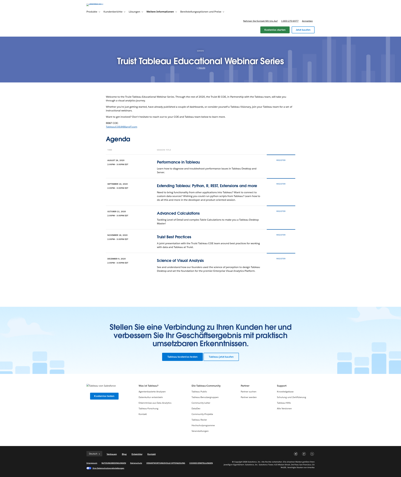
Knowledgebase (285, 391)
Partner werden (249, 397)
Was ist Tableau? (148, 385)
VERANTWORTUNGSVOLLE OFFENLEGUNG (165, 463)
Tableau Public (199, 391)
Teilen (201, 68)
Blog (124, 454)
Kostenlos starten (275, 29)
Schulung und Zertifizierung (291, 397)
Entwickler (137, 454)
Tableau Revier (199, 419)
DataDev (196, 408)
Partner (245, 385)
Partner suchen (248, 391)
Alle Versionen (284, 408)
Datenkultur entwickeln (151, 397)
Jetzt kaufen (303, 29)
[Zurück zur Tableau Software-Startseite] (99, 3)
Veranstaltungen (200, 431)
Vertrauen (112, 454)
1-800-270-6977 (290, 21)
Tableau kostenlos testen (182, 356)
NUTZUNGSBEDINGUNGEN (114, 463)
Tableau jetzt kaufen (221, 356)
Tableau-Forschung (148, 408)
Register (281, 160)
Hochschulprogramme (203, 425)
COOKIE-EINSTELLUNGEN (201, 463)
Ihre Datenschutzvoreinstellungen (108, 468)
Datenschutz (136, 463)
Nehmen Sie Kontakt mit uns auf (260, 21)
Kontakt (143, 414)
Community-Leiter (201, 402)
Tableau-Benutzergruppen (205, 397)
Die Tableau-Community (206, 385)
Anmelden (307, 21)
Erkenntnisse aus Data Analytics (155, 402)
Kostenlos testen (104, 396)
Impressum (91, 463)
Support (281, 385)
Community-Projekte (202, 414)
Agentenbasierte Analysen (152, 391)
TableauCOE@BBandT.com (121, 126)
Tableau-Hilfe (284, 402)
